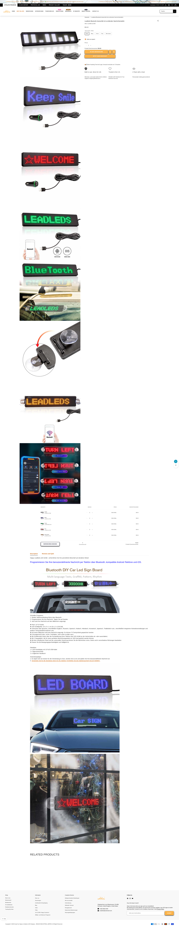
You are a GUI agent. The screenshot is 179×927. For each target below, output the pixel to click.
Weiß (87, 33)
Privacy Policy (160, 909)
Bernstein (108, 33)
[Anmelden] (165, 5)
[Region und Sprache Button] (168, 5)
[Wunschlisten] (172, 5)
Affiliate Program (10, 5)
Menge (86, 42)
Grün (97, 33)
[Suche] (174, 11)
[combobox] (168, 11)
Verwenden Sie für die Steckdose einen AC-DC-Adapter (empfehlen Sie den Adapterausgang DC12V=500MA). (66, 660)
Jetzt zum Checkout (100, 56)
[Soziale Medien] (175, 465)
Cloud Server (23, 5)
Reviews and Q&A (48, 553)
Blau (92, 33)
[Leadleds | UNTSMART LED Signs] (7, 11)
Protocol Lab (35, 5)
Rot (102, 33)
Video (44, 5)
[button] (175, 5)
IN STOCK (152, 5)
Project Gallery (54, 5)
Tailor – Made (67, 5)
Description (34, 553)
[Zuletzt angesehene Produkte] (175, 461)
